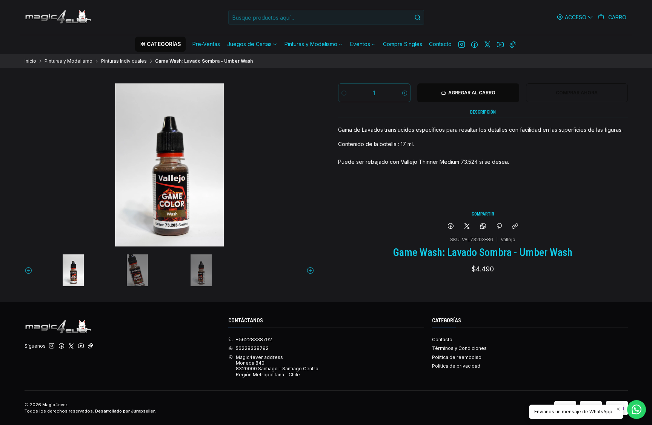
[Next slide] (308, 270)
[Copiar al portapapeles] (515, 226)
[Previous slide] (30, 270)
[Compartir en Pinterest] (499, 226)
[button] (160, 44)
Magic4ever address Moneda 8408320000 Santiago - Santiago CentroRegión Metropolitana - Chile (277, 365)
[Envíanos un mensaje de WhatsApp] (636, 409)
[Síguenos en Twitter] (487, 44)
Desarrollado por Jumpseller (125, 411)
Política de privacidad (456, 366)
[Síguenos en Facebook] (474, 44)
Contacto (442, 339)
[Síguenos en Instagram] (462, 44)
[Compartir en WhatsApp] (483, 226)
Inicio (30, 61)
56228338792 (252, 348)
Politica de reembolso (456, 357)
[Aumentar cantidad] (404, 93)
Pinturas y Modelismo (68, 61)
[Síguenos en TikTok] (513, 44)
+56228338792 (253, 339)
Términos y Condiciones (459, 348)
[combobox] (326, 17)
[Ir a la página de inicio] (59, 17)
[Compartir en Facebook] (451, 226)
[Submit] (417, 17)
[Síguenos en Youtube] (500, 44)
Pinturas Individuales (124, 61)
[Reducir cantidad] (343, 93)
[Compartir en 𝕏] (467, 226)
